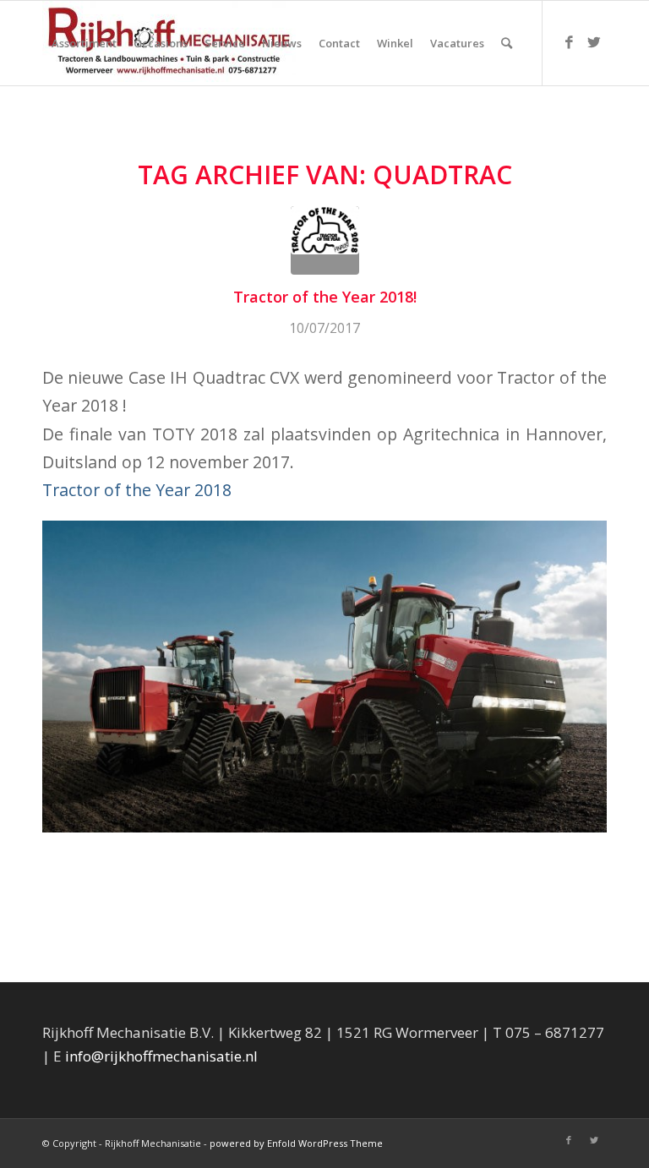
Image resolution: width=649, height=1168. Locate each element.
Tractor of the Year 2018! (325, 297)
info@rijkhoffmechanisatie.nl (161, 1056)
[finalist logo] (325, 240)
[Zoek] (507, 43)
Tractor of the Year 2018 (137, 489)
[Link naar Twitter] (594, 42)
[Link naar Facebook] (568, 42)
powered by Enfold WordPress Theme (296, 1143)
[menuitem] (84, 43)
